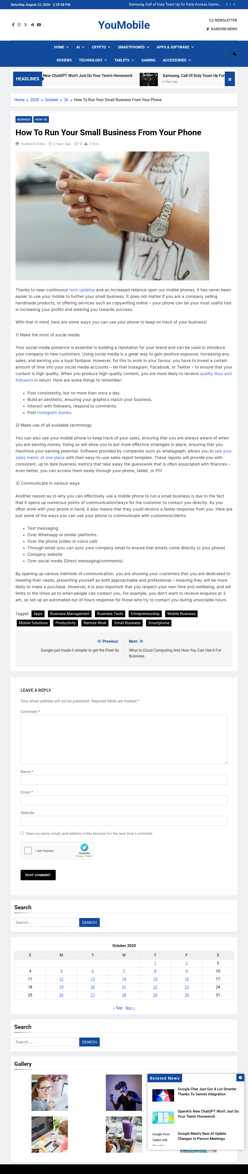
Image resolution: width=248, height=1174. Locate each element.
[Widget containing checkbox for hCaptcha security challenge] (57, 850)
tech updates (82, 289)
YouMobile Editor (33, 143)
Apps (38, 613)
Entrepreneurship (145, 613)
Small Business (127, 623)
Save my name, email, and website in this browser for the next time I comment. (89, 833)
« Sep (118, 1008)
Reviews (64, 60)
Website (27, 813)
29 (155, 995)
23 (187, 987)
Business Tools (110, 613)
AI (78, 47)
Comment (30, 711)
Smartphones (131, 47)
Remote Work (95, 623)
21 (124, 987)
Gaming (148, 60)
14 (124, 979)
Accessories (174, 60)
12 (61, 979)
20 (93, 987)
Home (59, 47)
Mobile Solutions (33, 623)
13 (93, 979)
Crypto (99, 47)
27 (93, 995)
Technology (90, 60)
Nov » (130, 1008)
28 (124, 995)
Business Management (69, 613)
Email (27, 792)
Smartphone (158, 623)
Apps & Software (173, 47)
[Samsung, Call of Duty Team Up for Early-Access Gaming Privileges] (121, 82)
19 (61, 987)
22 (155, 987)
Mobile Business (181, 613)
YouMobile (124, 25)
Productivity (65, 623)
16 (187, 979)
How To (41, 119)
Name (27, 771)
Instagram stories (54, 412)
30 (187, 995)
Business (24, 119)
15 (155, 979)
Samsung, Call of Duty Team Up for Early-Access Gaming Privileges (175, 5)
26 (61, 995)
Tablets (121, 60)
